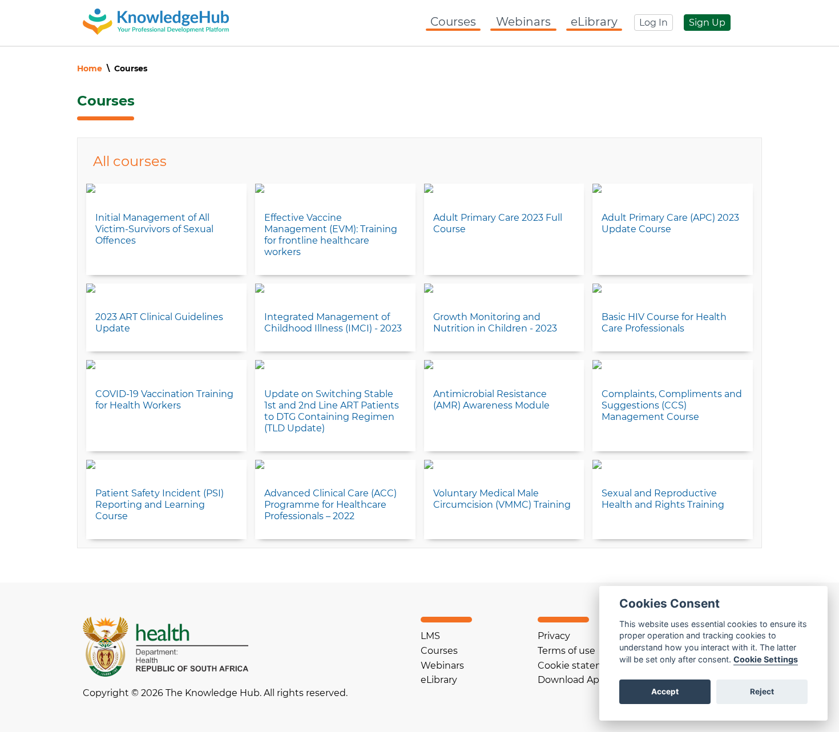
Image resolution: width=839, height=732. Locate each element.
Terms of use (566, 650)
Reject (762, 691)
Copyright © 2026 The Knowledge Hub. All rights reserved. (215, 693)
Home (89, 68)
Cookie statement (579, 665)
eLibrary (594, 22)
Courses (453, 22)
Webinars (523, 22)
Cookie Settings (765, 659)
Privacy (554, 635)
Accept (665, 691)
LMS (430, 635)
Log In (653, 22)
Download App (572, 679)
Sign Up (707, 22)
